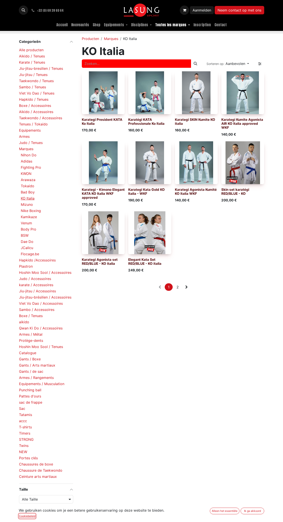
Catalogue (27, 353)
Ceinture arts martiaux (38, 476)
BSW (25, 235)
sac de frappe (30, 402)
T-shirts (25, 427)
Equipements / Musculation (41, 384)
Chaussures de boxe (36, 464)
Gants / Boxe (30, 359)
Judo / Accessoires (35, 278)
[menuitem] (62, 24)
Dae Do (27, 241)
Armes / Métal (30, 334)
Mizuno (27, 204)
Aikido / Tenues (32, 56)
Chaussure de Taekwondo (40, 470)
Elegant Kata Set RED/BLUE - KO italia (144, 261)
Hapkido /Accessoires (37, 260)
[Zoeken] (195, 63)
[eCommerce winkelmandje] (184, 10)
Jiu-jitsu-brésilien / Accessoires (45, 297)
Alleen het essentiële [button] (224, 511)
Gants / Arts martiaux (37, 365)
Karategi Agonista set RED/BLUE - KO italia (100, 261)
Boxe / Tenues (31, 316)
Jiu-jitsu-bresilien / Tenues (41, 68)
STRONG (26, 439)
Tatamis (25, 414)
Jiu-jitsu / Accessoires (37, 291)
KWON (26, 173)
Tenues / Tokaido (33, 124)
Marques (26, 149)
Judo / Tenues (31, 142)
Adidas (26, 161)
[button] (23, 10)
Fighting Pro (31, 167)
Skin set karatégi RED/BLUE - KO (235, 191)
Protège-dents (31, 340)
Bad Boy (28, 192)
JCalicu (27, 248)
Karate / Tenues (32, 62)
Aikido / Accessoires (36, 112)
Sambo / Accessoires (36, 309)
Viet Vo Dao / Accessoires (41, 303)
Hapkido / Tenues (33, 99)
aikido (24, 322)
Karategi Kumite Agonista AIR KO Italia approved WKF (242, 123)
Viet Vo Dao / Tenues (36, 93)
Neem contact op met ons (239, 10)
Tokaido (27, 186)
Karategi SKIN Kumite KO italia (195, 121)
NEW (23, 452)
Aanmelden (202, 10)
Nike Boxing (31, 210)
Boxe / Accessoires (35, 105)
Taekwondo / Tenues (36, 81)
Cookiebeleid (27, 516)
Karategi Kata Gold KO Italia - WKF (146, 191)
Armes (24, 136)
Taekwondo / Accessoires (40, 118)
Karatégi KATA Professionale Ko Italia (146, 121)
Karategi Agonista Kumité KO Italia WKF (196, 191)
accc (23, 421)
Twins (24, 445)
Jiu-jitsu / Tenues (33, 74)
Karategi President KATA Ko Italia (102, 121)
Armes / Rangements (36, 377)
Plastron (26, 266)
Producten (90, 38)
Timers (24, 433)
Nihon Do (28, 155)
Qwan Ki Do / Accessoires (41, 328)
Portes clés (28, 458)
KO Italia (27, 198)
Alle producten (31, 50)
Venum (26, 223)
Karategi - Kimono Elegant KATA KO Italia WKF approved (103, 193)
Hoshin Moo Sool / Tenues (41, 346)
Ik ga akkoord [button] (252, 511)
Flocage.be (30, 254)
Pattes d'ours (30, 396)
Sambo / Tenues (32, 87)
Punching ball (30, 390)
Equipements (30, 130)
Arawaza (28, 180)
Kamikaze (29, 217)
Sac (22, 408)
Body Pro (28, 229)
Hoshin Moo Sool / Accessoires (45, 272)
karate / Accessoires (36, 285)
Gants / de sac (31, 371)
